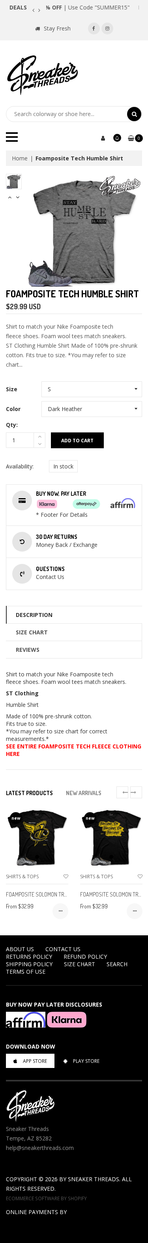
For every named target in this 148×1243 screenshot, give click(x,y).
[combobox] (66, 114)
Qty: (12, 424)
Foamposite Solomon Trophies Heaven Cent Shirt (66, 894)
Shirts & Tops (22, 876)
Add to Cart (77, 440)
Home (20, 158)
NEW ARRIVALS (83, 793)
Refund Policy (85, 956)
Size (11, 389)
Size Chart (32, 632)
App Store (35, 1061)
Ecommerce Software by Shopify (46, 1198)
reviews (27, 649)
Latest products (29, 793)
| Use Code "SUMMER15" (92, 7)
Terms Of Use (25, 971)
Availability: (20, 466)
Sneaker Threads (93, 1179)
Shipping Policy (29, 964)
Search (117, 964)
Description (34, 615)
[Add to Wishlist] (66, 876)
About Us (20, 949)
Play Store (86, 1061)
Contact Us (63, 949)
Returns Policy (29, 956)
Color (13, 409)
